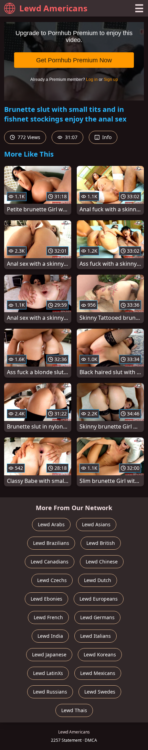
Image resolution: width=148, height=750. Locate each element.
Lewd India (50, 636)
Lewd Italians (95, 636)
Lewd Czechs (52, 580)
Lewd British (100, 543)
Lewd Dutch (97, 580)
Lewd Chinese (102, 561)
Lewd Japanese (49, 654)
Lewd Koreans (100, 654)
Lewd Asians (96, 524)
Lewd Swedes (99, 691)
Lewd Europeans (99, 598)
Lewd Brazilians (51, 543)
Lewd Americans (53, 8)
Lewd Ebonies (46, 598)
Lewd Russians (50, 691)
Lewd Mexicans (97, 673)
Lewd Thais (74, 710)
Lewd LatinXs (48, 673)
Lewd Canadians (49, 561)
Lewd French (48, 617)
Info (106, 137)
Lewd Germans (97, 617)
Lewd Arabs (51, 524)
